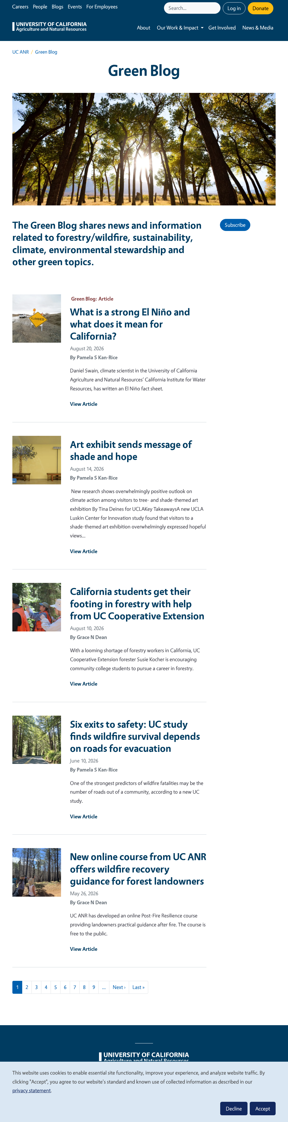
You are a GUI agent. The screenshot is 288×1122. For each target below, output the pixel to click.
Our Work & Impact (177, 27)
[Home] (49, 27)
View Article (83, 403)
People (40, 6)
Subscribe (235, 224)
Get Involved (222, 27)
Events (75, 6)
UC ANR (20, 52)
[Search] (216, 8)
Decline (234, 1108)
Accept (262, 1108)
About (143, 27)
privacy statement (31, 1090)
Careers (20, 6)
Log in (234, 8)
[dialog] (144, 1091)
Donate (261, 8)
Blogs (57, 6)
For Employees (102, 6)
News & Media (257, 27)
